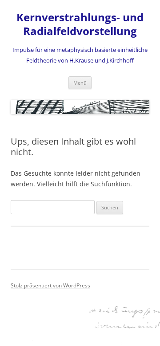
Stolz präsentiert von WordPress (50, 285)
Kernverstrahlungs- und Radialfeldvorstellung (80, 24)
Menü (80, 82)
